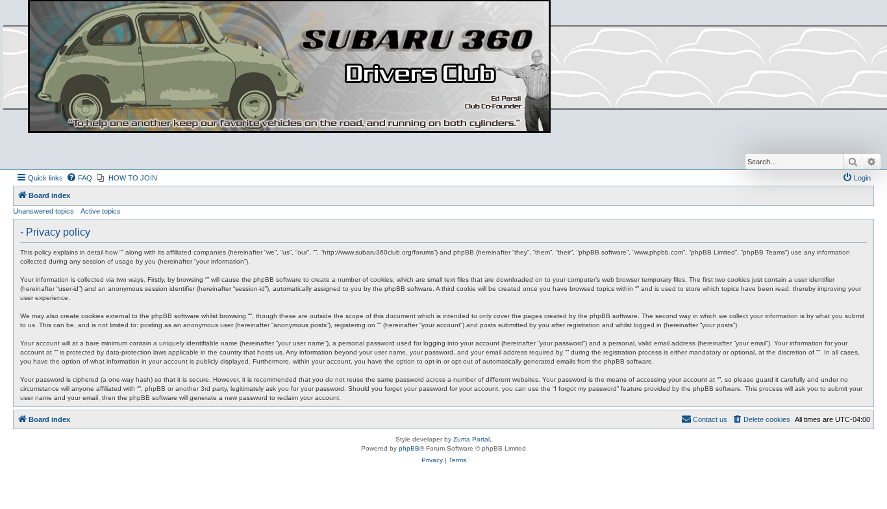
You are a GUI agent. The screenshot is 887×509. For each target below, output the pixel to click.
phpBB (409, 448)
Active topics (101, 211)
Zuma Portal (471, 439)
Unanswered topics (43, 211)
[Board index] (289, 67)
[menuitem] (79, 178)
